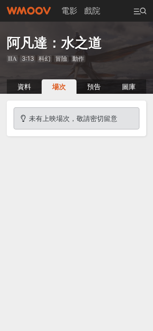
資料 (24, 86)
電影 (69, 11)
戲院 (92, 11)
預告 (94, 86)
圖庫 (129, 86)
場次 (59, 86)
